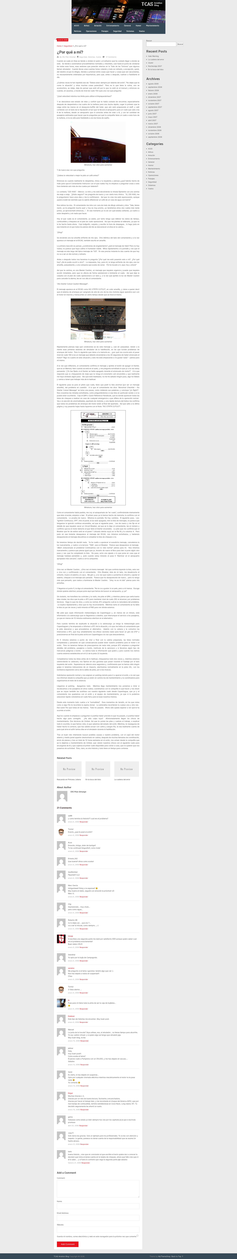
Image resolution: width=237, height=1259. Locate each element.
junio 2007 (152, 114)
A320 (76, 25)
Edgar (70, 1093)
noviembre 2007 (154, 100)
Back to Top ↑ (177, 1256)
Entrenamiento (112, 25)
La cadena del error (156, 59)
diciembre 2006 (154, 127)
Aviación (97, 25)
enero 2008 (153, 94)
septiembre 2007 (155, 107)
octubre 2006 (153, 134)
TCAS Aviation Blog (61, 1256)
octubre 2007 (153, 104)
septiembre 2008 (155, 87)
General (127, 25)
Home (59, 46)
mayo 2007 (152, 117)
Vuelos (142, 31)
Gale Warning (153, 56)
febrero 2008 (153, 90)
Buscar (149, 41)
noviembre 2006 (154, 130)
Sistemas (130, 31)
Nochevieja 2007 (155, 66)
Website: (60, 1225)
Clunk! (150, 63)
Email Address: (63, 1213)
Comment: (61, 1178)
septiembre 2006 (155, 137)
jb (68, 1000)
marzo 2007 (153, 124)
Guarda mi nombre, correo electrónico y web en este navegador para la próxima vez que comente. (97, 1236)
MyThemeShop (164, 1256)
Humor (138, 25)
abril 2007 (152, 120)
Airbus (86, 25)
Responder (84, 822)
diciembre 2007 (154, 97)
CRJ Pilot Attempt (69, 57)
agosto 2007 (153, 110)
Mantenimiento (152, 25)
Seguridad (117, 31)
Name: (59, 1201)
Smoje (70, 936)
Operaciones (91, 31)
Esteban (71, 1016)
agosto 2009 (153, 84)
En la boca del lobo (155, 69)
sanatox (71, 968)
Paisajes (104, 31)
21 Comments (111, 57)
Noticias (77, 31)
